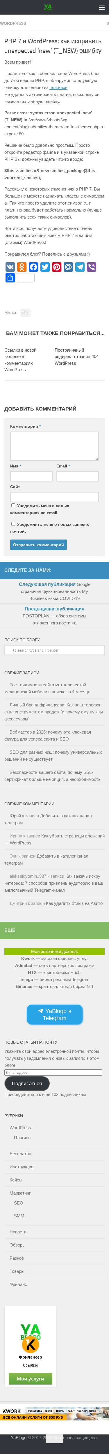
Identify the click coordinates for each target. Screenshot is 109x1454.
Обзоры (18, 1244)
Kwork (28, 958)
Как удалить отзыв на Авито (74, 903)
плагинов (58, 87)
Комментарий (25, 426)
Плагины (22, 1137)
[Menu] (101, 7)
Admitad (23, 965)
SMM (19, 1215)
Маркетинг (20, 1193)
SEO (18, 1202)
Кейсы (16, 1179)
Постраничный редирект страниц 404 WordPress (77, 357)
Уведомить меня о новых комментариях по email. (39, 509)
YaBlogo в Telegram (57, 1014)
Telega (26, 979)
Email (63, 466)
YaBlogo (18, 1437)
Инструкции (21, 1166)
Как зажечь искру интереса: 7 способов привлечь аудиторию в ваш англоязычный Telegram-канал (53, 883)
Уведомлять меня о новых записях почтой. (49, 528)
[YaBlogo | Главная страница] (49, 7)
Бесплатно (20, 1153)
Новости (18, 1231)
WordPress (13, 23)
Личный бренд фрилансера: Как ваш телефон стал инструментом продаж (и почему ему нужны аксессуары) (53, 711)
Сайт (15, 486)
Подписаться (27, 1083)
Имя (15, 466)
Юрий (15, 815)
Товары (17, 1271)
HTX (32, 972)
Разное (17, 1258)
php (25, 313)
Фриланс (18, 1284)
